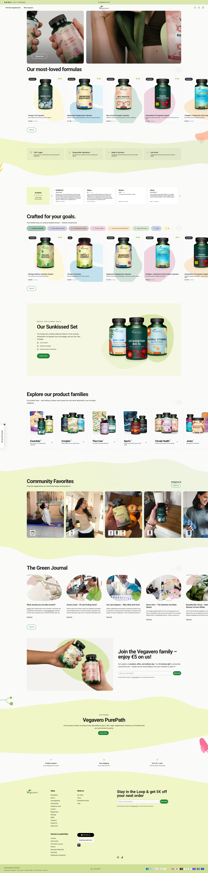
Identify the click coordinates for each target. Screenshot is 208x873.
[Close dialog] (123, 420)
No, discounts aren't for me (104, 444)
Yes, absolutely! (104, 439)
